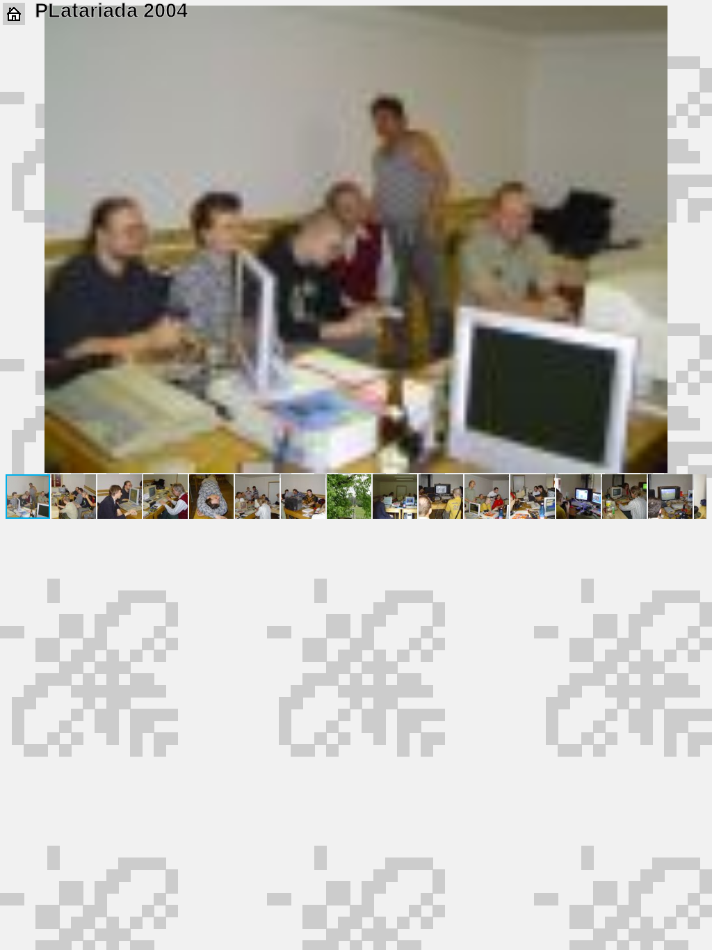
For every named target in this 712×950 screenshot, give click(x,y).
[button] (694, 18)
